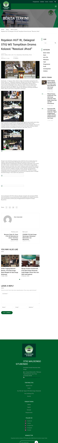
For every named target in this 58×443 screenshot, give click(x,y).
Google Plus (30, 425)
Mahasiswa (19, 54)
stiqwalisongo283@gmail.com (32, 377)
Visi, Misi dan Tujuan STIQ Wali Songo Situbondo (29, 391)
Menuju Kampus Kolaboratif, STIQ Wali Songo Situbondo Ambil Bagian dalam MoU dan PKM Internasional (52, 98)
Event (9, 54)
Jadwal (29, 404)
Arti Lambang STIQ (29, 393)
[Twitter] (13, 207)
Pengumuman (36, 1)
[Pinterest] (16, 207)
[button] (19, 279)
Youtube (29, 430)
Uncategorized (47, 68)
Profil (30, 54)
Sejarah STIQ (29, 385)
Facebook (29, 421)
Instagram (29, 427)
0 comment (15, 58)
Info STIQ (13, 54)
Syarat (29, 407)
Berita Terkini (4, 54)
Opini (44, 62)
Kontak (51, 1)
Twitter (29, 423)
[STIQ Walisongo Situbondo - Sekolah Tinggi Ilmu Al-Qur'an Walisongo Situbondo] (6, 5)
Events (46, 1)
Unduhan (42, 1)
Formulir (29, 410)
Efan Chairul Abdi (18, 217)
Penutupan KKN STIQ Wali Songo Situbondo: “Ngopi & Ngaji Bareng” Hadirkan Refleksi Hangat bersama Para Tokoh (51, 113)
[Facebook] (6, 207)
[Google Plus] (10, 207)
